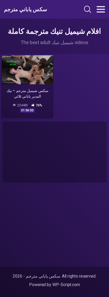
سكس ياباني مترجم (25, 9)
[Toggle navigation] (101, 9)
